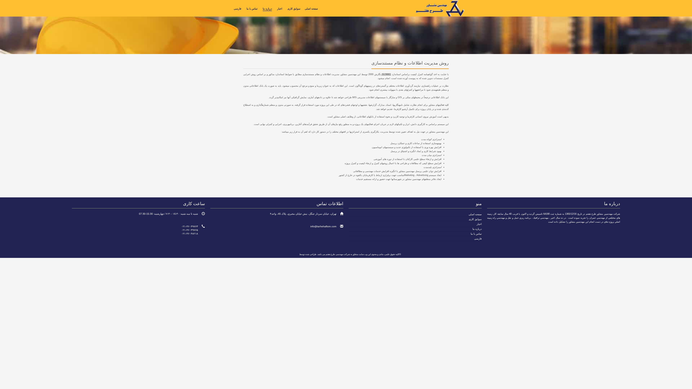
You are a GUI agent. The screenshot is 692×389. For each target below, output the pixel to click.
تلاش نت (295, 254)
